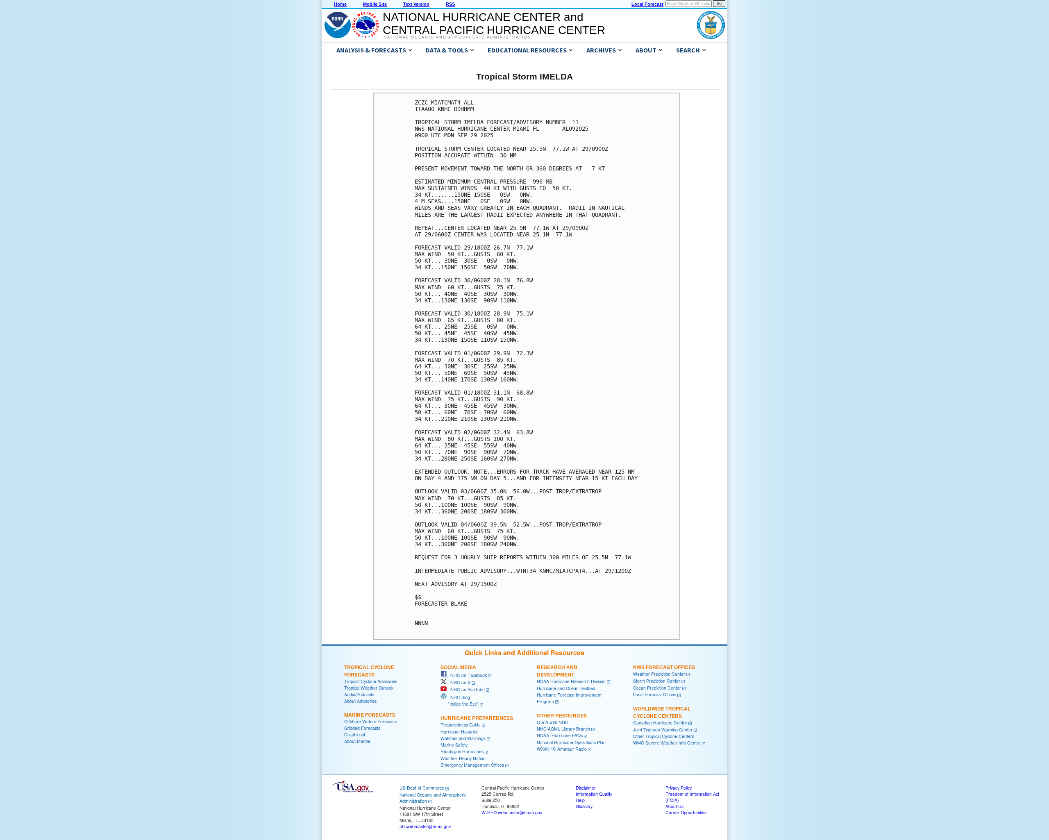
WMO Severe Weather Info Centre (667, 743)
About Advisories (360, 701)
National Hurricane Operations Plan (571, 742)
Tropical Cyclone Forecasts (369, 670)
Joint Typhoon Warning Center (663, 729)
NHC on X (458, 682)
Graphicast (354, 734)
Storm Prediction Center (656, 681)
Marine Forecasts (369, 714)
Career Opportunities (685, 812)
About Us (674, 806)
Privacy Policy (678, 788)
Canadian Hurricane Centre (660, 723)
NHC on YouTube (466, 689)
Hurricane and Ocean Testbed (566, 688)
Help (580, 800)
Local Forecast (647, 4)
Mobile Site (375, 4)
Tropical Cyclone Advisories (370, 681)
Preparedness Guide (460, 725)
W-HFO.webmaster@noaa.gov (511, 812)
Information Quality (594, 794)
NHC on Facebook (467, 675)
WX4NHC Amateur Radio (562, 749)
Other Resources (562, 715)
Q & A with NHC (552, 722)
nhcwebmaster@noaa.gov (425, 826)
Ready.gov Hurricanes (462, 751)
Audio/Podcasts (359, 694)
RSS (450, 4)
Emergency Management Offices (472, 765)
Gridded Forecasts (362, 728)
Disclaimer (586, 788)
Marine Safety (454, 745)
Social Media (458, 667)
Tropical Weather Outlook (368, 688)
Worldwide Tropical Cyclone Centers (661, 712)
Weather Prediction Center (659, 674)
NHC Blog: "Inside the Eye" (459, 700)
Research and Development (557, 670)
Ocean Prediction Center (657, 688)
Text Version (416, 4)
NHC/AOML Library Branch (563, 729)
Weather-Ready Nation (463, 758)
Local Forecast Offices (654, 694)
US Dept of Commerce (422, 788)
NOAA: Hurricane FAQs (560, 735)
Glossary (584, 806)
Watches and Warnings (463, 738)
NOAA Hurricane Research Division (571, 681)
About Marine (357, 741)
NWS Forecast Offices (664, 667)
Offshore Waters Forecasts (370, 721)
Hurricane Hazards (458, 732)
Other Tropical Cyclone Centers (663, 736)
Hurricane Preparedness (476, 718)
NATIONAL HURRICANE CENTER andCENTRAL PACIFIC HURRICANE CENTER (494, 23)
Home (340, 4)
